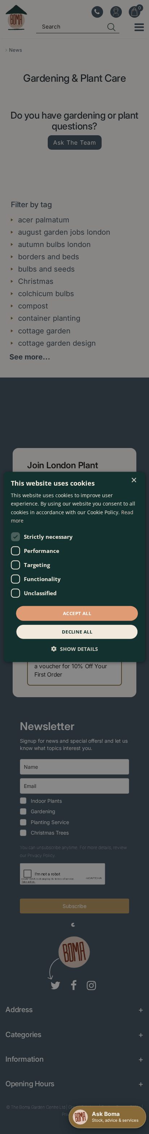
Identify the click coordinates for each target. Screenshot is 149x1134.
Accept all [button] (77, 613)
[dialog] (74, 567)
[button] (74, 649)
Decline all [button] (77, 631)
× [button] (133, 480)
